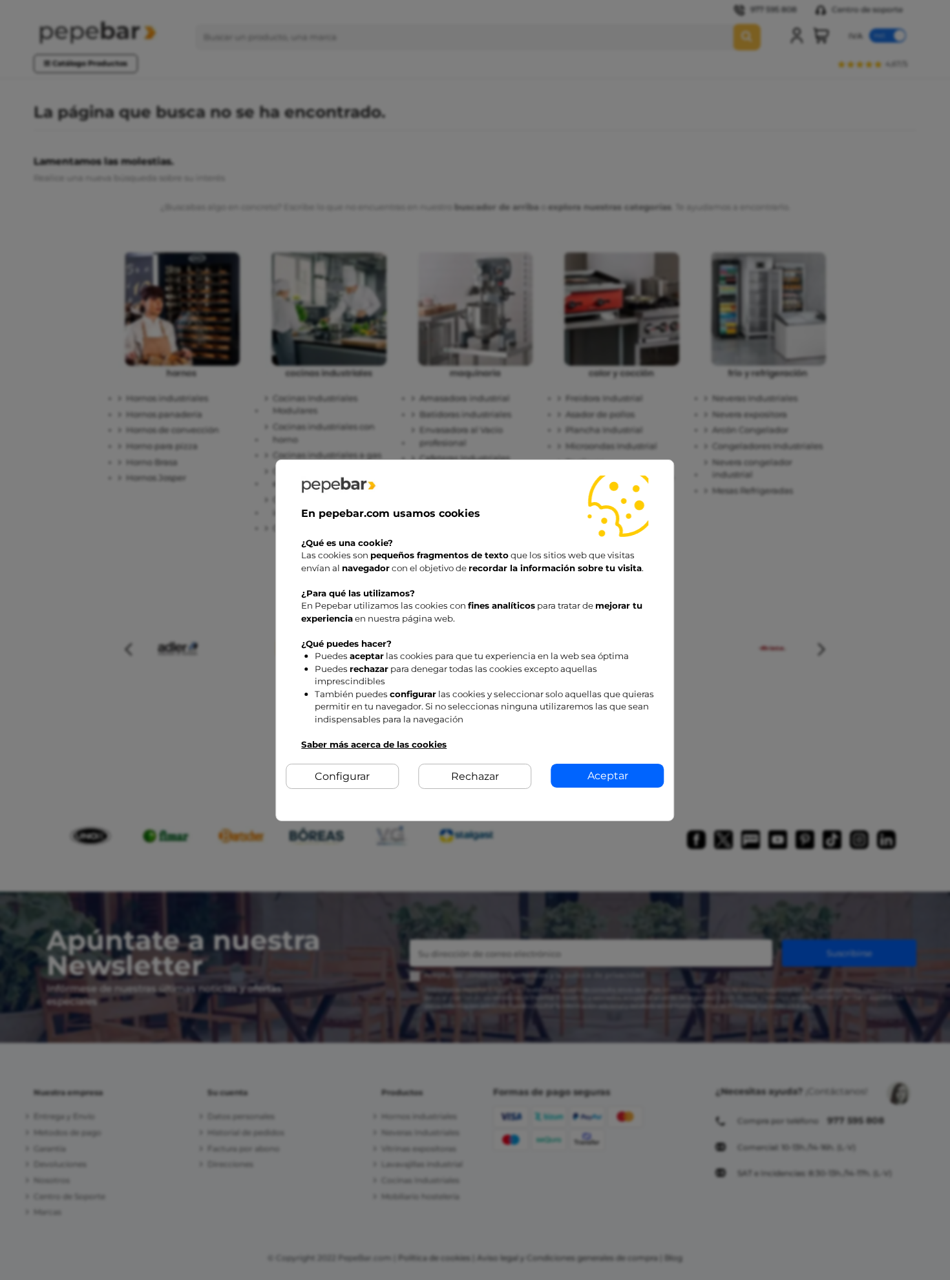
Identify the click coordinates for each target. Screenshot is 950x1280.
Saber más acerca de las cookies (374, 744)
